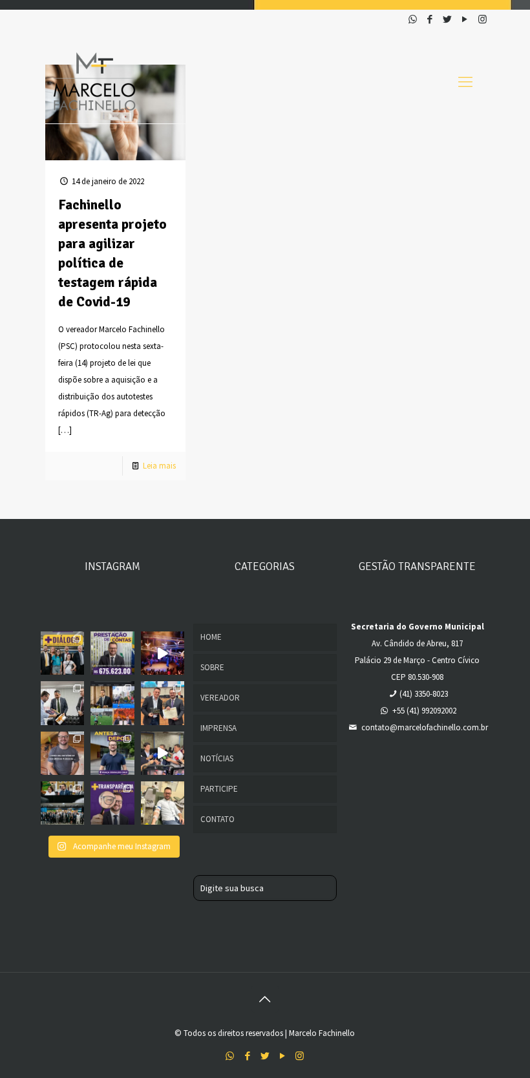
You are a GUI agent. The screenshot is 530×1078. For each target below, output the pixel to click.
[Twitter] (447, 19)
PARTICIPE (219, 788)
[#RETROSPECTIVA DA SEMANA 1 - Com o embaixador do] (62, 702)
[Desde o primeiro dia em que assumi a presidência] (112, 803)
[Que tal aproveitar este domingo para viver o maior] (162, 653)
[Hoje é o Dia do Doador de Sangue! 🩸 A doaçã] (162, 803)
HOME (211, 636)
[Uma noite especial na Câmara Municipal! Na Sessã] (162, 702)
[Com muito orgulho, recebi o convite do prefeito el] (162, 753)
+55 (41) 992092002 (424, 710)
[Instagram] (482, 19)
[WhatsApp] (412, 19)
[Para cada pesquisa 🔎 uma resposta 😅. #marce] (112, 702)
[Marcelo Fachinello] (95, 81)
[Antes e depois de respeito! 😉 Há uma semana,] (112, 753)
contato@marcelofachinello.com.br (424, 727)
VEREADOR (220, 697)
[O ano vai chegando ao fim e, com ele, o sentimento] (62, 753)
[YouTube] (465, 19)
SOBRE (212, 667)
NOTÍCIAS (216, 758)
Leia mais (159, 465)
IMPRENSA (218, 728)
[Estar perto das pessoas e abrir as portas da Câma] (62, 653)
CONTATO (217, 819)
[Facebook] (430, 19)
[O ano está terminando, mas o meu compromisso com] (112, 653)
